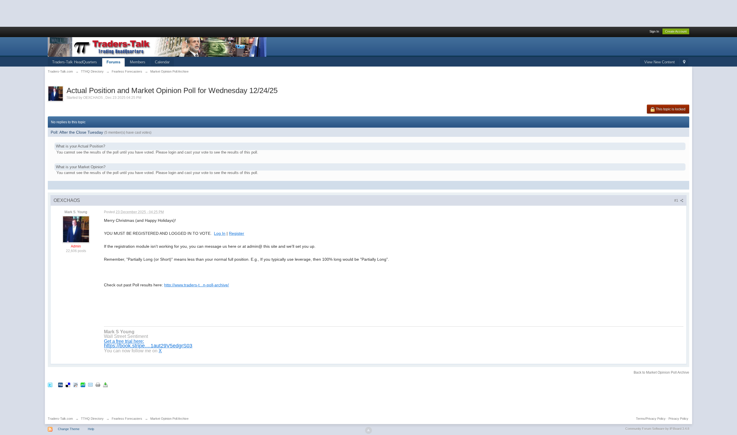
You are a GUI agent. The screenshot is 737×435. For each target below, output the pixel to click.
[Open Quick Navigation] (684, 62)
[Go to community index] (157, 46)
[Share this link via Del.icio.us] (68, 384)
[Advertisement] (105, 13)
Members (137, 62)
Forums (113, 62)
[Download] (105, 384)
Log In (219, 233)
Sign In (654, 31)
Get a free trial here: (124, 341)
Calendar (162, 62)
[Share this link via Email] (90, 384)
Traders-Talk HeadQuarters (74, 62)
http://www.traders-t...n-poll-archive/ (196, 285)
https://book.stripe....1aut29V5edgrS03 (148, 346)
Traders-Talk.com (60, 418)
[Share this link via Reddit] (75, 384)
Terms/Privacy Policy (651, 418)
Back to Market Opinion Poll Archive (661, 372)
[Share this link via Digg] (60, 384)
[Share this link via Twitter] (50, 384)
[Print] (98, 384)
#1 (676, 200)
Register (236, 233)
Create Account (676, 31)
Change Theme (68, 429)
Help (91, 429)
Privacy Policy (678, 418)
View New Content (659, 62)
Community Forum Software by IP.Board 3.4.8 (657, 428)
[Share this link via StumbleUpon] (83, 384)
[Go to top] (368, 430)
